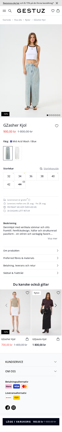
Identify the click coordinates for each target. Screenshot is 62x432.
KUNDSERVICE (14, 362)
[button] (31, 250)
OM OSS (10, 371)
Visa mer (52, 238)
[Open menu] (4, 10)
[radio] (8, 176)
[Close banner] (56, 3)
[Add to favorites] (56, 126)
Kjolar (27, 20)
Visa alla (18, 20)
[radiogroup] (31, 180)
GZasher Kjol (39, 20)
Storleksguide (51, 168)
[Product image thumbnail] (47, 115)
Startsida (7, 20)
